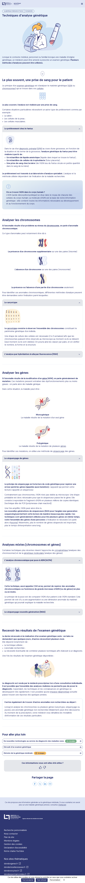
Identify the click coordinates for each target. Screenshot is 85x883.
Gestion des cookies (13, 844)
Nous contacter (11, 834)
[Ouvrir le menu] (82, 4)
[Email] (50, 785)
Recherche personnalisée (15, 830)
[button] (40, 741)
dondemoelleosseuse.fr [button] (14, 867)
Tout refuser (41, 880)
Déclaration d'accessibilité (15, 848)
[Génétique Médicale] (17, 4)
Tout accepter (27, 880)
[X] (39, 785)
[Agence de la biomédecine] (7, 3)
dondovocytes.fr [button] (11, 871)
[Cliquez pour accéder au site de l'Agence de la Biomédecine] (42, 817)
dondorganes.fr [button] (11, 864)
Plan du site (9, 837)
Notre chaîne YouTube (14, 851)
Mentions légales (11, 841)
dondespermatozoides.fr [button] (15, 874)
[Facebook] (34, 785)
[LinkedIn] (45, 785)
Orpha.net (62, 805)
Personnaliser (55, 880)
